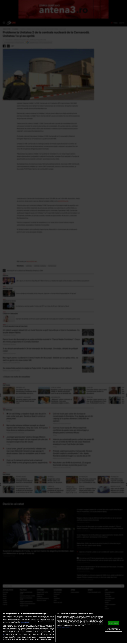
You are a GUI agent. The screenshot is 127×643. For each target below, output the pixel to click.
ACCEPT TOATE (113, 623)
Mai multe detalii (25, 622)
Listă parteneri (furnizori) (63, 627)
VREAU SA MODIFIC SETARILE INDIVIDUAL (113, 628)
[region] (63, 627)
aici (4, 634)
